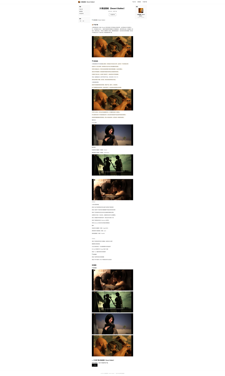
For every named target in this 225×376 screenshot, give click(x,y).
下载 (95, 365)
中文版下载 (145, 1)
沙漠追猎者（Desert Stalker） (88, 2)
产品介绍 (134, 1)
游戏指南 (139, 1)
